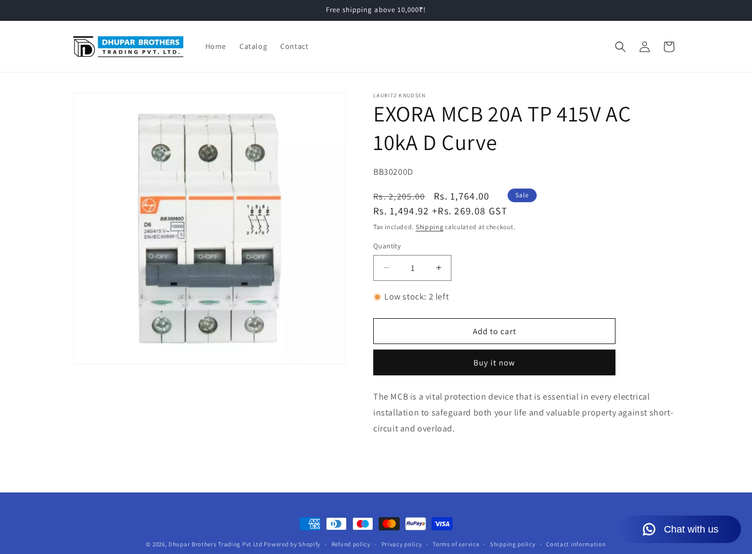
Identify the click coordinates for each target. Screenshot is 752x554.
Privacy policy (402, 544)
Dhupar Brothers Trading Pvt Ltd (215, 544)
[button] (620, 47)
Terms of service (456, 544)
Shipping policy (513, 544)
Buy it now (494, 362)
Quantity (387, 246)
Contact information (576, 544)
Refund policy (350, 544)
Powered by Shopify (292, 544)
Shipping (430, 227)
